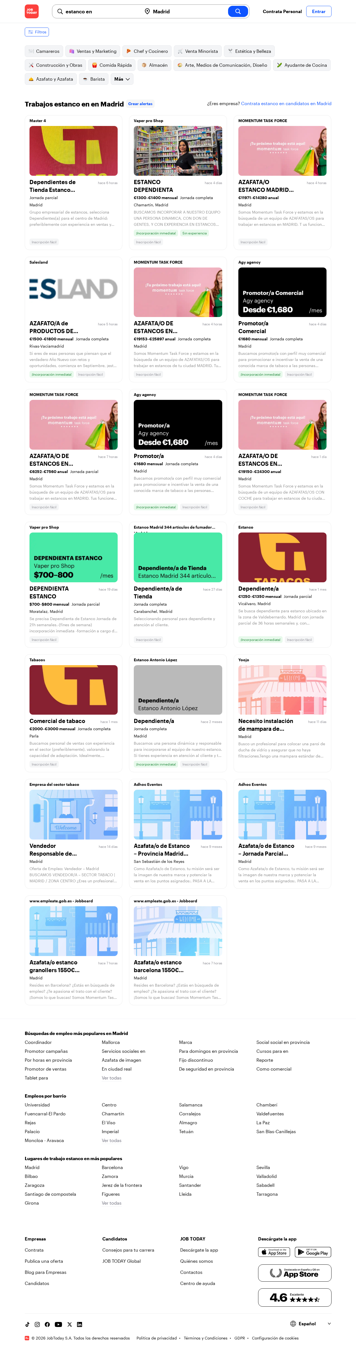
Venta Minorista (201, 51)
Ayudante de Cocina (306, 65)
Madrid (32, 1167)
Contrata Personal (282, 11)
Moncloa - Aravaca (44, 1140)
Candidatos (37, 1283)
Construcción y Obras (59, 65)
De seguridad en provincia (206, 1068)
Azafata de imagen (121, 1060)
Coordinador (38, 1042)
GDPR (239, 1338)
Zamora (110, 1176)
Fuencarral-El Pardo (45, 1113)
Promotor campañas (46, 1051)
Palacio (32, 1131)
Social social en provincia (283, 1042)
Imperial (110, 1131)
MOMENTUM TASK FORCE (262, 120)
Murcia (186, 1176)
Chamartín (113, 1113)
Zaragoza (34, 1185)
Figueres (111, 1194)
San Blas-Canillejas (276, 1131)
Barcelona (112, 1167)
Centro (109, 1104)
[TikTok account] (27, 1324)
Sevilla (263, 1167)
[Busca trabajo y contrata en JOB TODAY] (32, 11)
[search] (238, 11)
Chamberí (266, 1104)
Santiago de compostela (50, 1194)
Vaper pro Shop (148, 120)
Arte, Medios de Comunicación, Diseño (226, 65)
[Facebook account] (47, 1324)
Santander (190, 1185)
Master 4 (37, 120)
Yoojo (243, 659)
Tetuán (186, 1131)
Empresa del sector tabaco (54, 784)
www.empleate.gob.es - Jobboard (61, 900)
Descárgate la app (199, 1249)
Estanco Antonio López (155, 659)
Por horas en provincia (48, 1060)
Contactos (191, 1272)
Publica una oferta (44, 1261)
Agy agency (249, 262)
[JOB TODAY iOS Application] (274, 1252)
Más (118, 78)
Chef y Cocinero (151, 51)
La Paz (263, 1122)
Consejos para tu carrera (128, 1249)
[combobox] (101, 11)
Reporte (264, 1060)
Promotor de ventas (45, 1068)
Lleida (185, 1194)
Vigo (184, 1167)
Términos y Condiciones (206, 1338)
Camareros (48, 51)
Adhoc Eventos (148, 784)
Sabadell (265, 1185)
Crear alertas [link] (140, 103)
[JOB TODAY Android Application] (313, 1252)
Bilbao (31, 1176)
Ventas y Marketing (97, 51)
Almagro (188, 1122)
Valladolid (266, 1176)
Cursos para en (272, 1051)
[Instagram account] (37, 1324)
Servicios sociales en (123, 1051)
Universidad (37, 1104)
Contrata (34, 1249)
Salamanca (190, 1104)
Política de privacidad (157, 1338)
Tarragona (267, 1194)
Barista (97, 78)
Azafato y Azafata (54, 78)
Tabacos (37, 659)
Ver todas (112, 1077)
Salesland (38, 262)
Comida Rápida (116, 65)
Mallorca (111, 1042)
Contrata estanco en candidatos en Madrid (286, 103)
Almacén (158, 65)
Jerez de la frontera (122, 1185)
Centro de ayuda (197, 1283)
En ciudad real (117, 1068)
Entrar (319, 11)
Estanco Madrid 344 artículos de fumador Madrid (173, 529)
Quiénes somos (196, 1261)
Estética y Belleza (253, 51)
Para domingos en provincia (208, 1051)
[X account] (69, 1324)
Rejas (30, 1122)
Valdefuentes (270, 1113)
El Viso (108, 1122)
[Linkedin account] (79, 1324)
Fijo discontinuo (196, 1060)
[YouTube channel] (58, 1324)
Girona (32, 1202)
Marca (185, 1042)
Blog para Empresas (45, 1272)
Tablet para (36, 1077)
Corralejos (190, 1113)
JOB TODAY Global (121, 1261)
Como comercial (273, 1068)
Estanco (245, 527)
